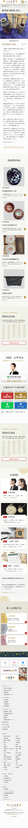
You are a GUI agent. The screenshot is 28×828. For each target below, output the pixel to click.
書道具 (17, 756)
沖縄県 (9, 338)
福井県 (14, 329)
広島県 (19, 450)
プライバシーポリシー (9, 791)
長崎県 (9, 453)
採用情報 (6, 795)
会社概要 (6, 789)
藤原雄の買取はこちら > (9, 142)
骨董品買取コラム (8, 694)
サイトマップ (7, 799)
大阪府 (9, 332)
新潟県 (24, 328)
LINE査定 (6, 782)
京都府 (3, 332)
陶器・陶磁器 (7, 740)
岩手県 (14, 325)
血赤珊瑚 (18, 759)
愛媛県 (14, 335)
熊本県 (14, 453)
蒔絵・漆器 (18, 746)
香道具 (17, 767)
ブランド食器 (19, 765)
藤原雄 (14, 44)
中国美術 (18, 738)
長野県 (24, 329)
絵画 (17, 736)
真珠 (5, 754)
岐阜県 (3, 447)
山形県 (3, 326)
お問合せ (6, 776)
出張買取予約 (7, 778)
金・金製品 (18, 754)
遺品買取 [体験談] (8, 713)
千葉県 (9, 328)
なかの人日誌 (5, 724)
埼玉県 (3, 328)
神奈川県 (19, 328)
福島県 (9, 326)
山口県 (24, 450)
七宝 (17, 750)
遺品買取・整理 (7, 711)
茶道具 (5, 767)
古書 (17, 763)
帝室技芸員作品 (7, 756)
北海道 (3, 325)
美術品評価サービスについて (9, 592)
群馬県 (24, 326)
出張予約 (7, 397)
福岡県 (24, 335)
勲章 (17, 744)
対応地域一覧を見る (14, 342)
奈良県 (19, 332)
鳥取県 (3, 450)
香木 (17, 761)
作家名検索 (4, 729)
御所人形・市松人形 (9, 748)
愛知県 (14, 447)
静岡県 (9, 447)
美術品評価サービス (9, 719)
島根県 (9, 450)
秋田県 (24, 325)
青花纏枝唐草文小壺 (9, 191)
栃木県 (19, 326)
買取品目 (4, 733)
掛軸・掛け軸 (7, 736)
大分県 (19, 453)
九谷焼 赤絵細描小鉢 (9, 225)
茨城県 (14, 326)
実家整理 (6, 715)
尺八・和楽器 (7, 752)
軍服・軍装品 (7, 765)
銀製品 (5, 746)
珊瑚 (5, 750)
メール (21, 407)
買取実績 (6, 692)
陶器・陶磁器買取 (6, 44)
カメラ (5, 761)
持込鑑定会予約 (7, 780)
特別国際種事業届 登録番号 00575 (14, 814)
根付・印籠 (18, 748)
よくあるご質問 (6, 726)
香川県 (9, 335)
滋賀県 (24, 447)
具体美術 (6, 738)
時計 (5, 744)
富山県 (3, 329)
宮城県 (19, 325)
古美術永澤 (10, 1)
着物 (5, 742)
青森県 (9, 325)
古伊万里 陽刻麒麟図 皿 (10, 259)
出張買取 (6, 699)
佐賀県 (3, 453)
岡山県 (14, 450)
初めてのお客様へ (8, 688)
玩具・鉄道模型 (7, 759)
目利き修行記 (5, 722)
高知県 (19, 335)
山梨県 (19, 329)
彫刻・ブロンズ (7, 763)
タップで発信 (22, 2)
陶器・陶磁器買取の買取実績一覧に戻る (14, 147)
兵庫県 (14, 332)
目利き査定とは (7, 690)
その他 (5, 769)
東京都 (14, 328)
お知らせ (6, 797)
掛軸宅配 (6, 704)
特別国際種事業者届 (9, 793)
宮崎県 (24, 453)
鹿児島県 (3, 338)
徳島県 (3, 335)
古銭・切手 (18, 752)
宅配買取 (6, 701)
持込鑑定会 (21, 397)
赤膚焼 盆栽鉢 (7, 293)
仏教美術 (18, 742)
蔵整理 (5, 717)
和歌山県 (24, 332)
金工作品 (18, 740)
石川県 (9, 329)
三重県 (19, 447)
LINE (7, 407)
